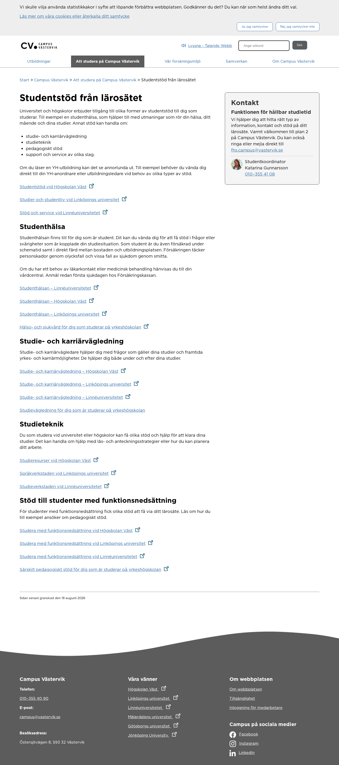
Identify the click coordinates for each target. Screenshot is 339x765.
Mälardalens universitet (169, 716)
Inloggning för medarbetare (255, 707)
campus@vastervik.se (40, 717)
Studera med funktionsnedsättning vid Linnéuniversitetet (84, 556)
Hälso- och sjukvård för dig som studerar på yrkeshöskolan (86, 327)
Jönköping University (169, 735)
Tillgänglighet (242, 698)
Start (24, 80)
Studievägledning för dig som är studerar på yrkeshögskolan (82, 410)
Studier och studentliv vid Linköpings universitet (75, 199)
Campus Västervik (51, 80)
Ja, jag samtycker (254, 26)
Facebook (248, 734)
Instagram (249, 743)
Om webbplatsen (245, 689)
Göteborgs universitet (169, 726)
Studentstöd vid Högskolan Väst (58, 186)
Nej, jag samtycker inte (297, 26)
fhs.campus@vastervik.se (257, 150)
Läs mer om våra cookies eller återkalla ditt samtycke (75, 16)
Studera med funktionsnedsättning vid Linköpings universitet (88, 543)
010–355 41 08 (260, 174)
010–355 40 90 (34, 698)
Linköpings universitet (169, 698)
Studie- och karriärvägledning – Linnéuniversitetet (76, 397)
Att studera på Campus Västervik (104, 80)
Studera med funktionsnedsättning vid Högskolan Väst (81, 530)
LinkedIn (247, 752)
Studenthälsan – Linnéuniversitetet (60, 288)
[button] (39, 61)
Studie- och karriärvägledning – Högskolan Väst (74, 371)
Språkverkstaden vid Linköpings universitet (69, 473)
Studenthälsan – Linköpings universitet (65, 314)
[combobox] (264, 45)
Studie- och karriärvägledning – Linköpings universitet (81, 384)
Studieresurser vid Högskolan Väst (60, 460)
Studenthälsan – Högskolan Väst (58, 301)
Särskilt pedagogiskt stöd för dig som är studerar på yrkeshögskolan (96, 569)
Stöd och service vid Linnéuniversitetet (65, 212)
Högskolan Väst (167, 689)
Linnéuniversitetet (169, 707)
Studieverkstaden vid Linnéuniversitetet (66, 486)
